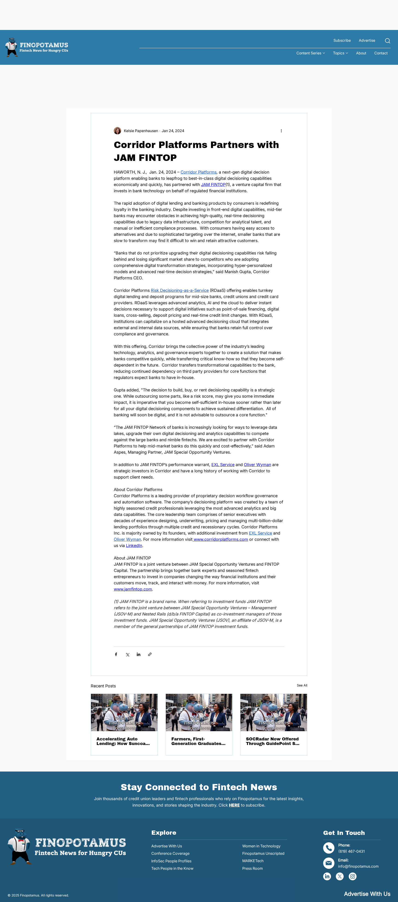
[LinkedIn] (327, 876)
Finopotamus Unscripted (263, 853)
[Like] (387, 40)
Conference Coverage (170, 853)
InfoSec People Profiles (171, 861)
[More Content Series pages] (324, 53)
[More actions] (281, 130)
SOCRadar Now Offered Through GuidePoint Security (273, 741)
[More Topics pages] (347, 53)
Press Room (252, 868)
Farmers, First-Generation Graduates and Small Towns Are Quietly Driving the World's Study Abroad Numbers (196, 741)
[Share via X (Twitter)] (127, 654)
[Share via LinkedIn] (138, 654)
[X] (340, 876)
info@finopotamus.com (358, 866)
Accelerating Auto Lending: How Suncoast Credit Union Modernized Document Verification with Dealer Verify (123, 741)
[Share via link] (150, 654)
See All (302, 685)
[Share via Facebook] (116, 654)
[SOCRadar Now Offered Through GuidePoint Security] (273, 712)
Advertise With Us (166, 846)
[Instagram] (353, 876)
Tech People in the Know (172, 868)
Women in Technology (261, 846)
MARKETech (252, 860)
